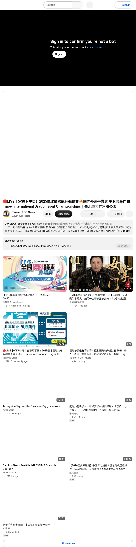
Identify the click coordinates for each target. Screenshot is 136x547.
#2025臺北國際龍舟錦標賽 (58, 223)
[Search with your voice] (89, 4)
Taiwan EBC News (23, 212)
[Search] (77, 4)
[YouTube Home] (21, 5)
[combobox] (58, 5)
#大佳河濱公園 (103, 223)
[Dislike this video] (100, 213)
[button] (68, 243)
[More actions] (129, 213)
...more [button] (125, 230)
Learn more (95, 47)
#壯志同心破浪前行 (84, 223)
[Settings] (109, 5)
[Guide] (6, 5)
